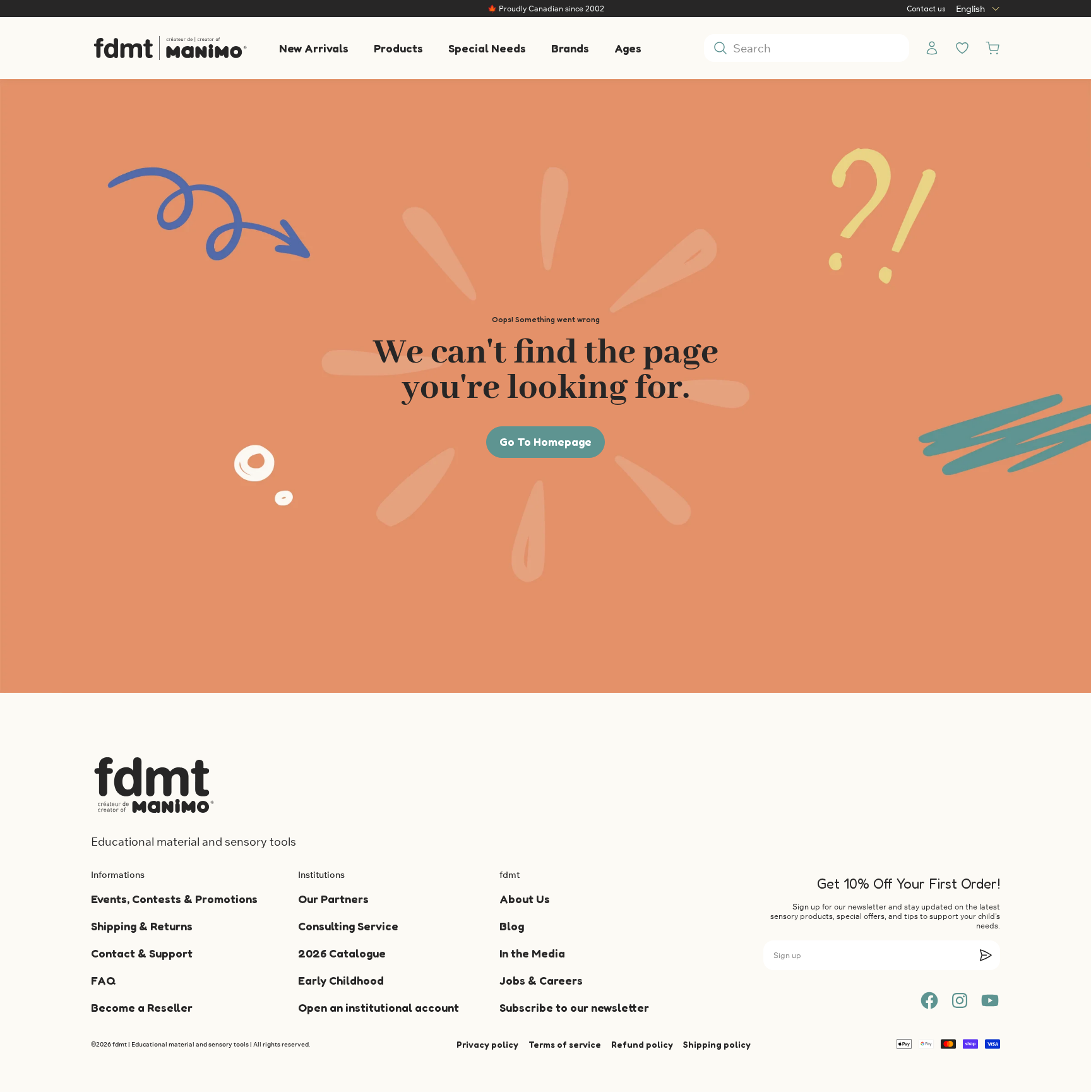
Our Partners (333, 899)
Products (398, 48)
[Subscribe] (985, 955)
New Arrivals (314, 48)
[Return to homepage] (154, 785)
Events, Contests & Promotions (174, 899)
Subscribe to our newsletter (574, 1007)
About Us (524, 899)
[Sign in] (931, 48)
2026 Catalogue (342, 953)
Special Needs (487, 48)
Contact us (926, 8)
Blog (511, 926)
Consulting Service (348, 926)
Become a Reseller (142, 1007)
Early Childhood (341, 980)
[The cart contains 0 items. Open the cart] (992, 48)
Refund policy (642, 1044)
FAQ (103, 980)
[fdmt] (170, 48)
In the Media (532, 953)
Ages (627, 48)
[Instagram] (960, 1000)
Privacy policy (487, 1044)
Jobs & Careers (541, 980)
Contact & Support (142, 953)
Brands (570, 48)
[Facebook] (929, 1000)
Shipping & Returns (142, 926)
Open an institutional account (378, 1007)
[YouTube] (990, 1000)
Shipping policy (717, 1044)
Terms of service (564, 1044)
